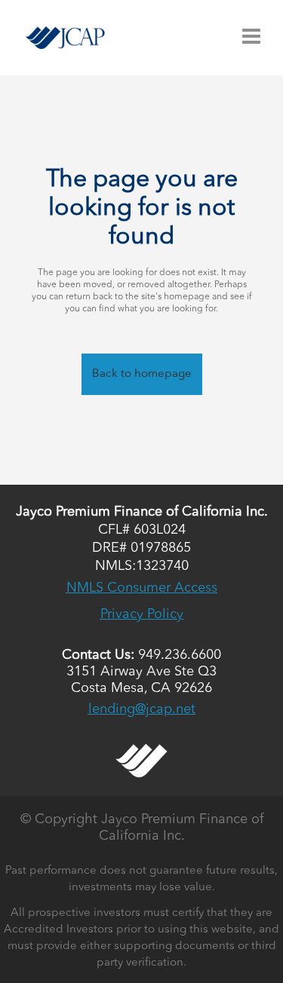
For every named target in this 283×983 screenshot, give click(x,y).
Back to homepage (142, 374)
